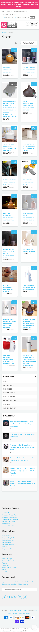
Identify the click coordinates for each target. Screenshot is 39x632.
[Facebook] (9, 597)
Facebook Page (7, 559)
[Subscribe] (34, 589)
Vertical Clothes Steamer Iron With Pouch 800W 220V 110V (8, 359)
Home (3, 11)
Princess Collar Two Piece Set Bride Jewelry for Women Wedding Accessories (22, 424)
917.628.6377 (9, 17)
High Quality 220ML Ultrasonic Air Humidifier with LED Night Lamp (29, 217)
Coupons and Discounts (10, 549)
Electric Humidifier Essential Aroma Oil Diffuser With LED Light (9, 217)
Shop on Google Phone (9, 538)
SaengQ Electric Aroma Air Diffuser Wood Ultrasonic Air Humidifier (29, 323)
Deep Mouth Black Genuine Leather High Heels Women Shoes (22, 459)
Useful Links (8, 376)
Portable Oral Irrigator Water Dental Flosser (29, 287)
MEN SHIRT (7, 404)
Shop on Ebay (6, 542)
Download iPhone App (20, 11)
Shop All (4, 546)
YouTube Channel (8, 561)
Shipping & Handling (8, 521)
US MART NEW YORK (14, 610)
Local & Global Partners (9, 567)
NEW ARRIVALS (9, 416)
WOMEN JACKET (9, 385)
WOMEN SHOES (9, 393)
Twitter (4, 563)
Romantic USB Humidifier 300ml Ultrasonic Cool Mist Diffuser (9, 323)
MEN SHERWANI (9, 397)
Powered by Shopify (24, 613)
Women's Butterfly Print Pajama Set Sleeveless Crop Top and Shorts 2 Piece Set (23, 470)
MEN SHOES (7, 389)
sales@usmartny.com (23, 17)
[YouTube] (25, 597)
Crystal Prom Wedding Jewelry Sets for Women (23, 435)
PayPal (4, 569)
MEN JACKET (8, 381)
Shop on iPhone (7, 536)
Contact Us (5, 513)
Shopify (24, 610)
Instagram (5, 565)
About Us (9, 11)
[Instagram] (20, 597)
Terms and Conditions (9, 526)
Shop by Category (8, 544)
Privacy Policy (6, 524)
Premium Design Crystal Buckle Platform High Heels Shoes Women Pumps (22, 447)
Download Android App (9, 14)
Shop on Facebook (8, 540)
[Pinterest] (14, 597)
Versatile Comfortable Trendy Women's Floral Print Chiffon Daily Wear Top (22, 483)
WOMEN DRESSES (9, 400)
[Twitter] (4, 597)
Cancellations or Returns (10, 519)
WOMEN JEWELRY (9, 408)
